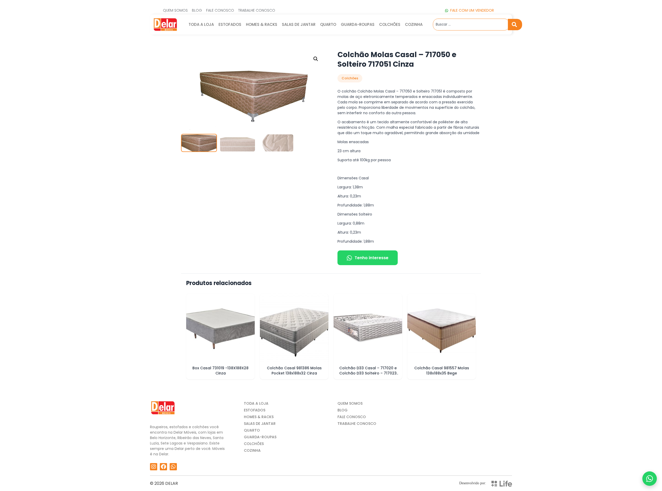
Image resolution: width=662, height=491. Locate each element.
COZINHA (414, 24)
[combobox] (470, 24)
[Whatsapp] (173, 466)
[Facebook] (163, 466)
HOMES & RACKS (261, 24)
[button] (315, 59)
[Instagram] (153, 466)
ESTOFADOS (230, 24)
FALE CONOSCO (351, 416)
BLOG (342, 410)
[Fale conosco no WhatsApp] (649, 478)
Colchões (350, 78)
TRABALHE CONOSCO (356, 423)
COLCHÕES (389, 24)
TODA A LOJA (201, 24)
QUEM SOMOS (350, 403)
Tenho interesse (371, 258)
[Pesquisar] (515, 24)
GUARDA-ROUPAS (357, 24)
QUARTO (328, 24)
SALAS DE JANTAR (298, 24)
